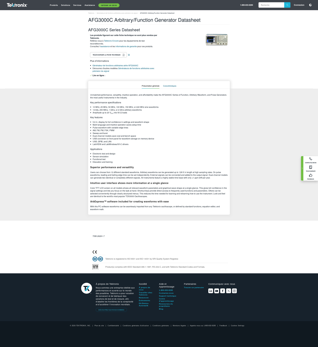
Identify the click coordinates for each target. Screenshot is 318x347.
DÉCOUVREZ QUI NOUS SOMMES (111, 310)
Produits (54, 5)
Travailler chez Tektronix (145, 294)
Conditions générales (161, 326)
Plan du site (99, 326)
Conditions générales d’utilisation (136, 326)
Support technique (167, 296)
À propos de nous (144, 288)
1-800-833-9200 (246, 5)
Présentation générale (150, 85)
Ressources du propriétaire (166, 305)
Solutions (65, 5)
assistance (105, 46)
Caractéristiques (169, 85)
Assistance (90, 5)
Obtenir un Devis (109, 5)
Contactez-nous (166, 293)
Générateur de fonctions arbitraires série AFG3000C (115, 65)
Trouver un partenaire (194, 287)
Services (77, 5)
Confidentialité (113, 326)
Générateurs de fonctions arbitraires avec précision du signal (123, 69)
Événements (144, 300)
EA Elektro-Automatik (144, 304)
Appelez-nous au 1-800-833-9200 (203, 326)
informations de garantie (126, 46)
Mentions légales (179, 326)
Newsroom (143, 298)
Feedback (223, 326)
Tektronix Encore (111, 40)
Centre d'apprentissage (166, 300)
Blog (161, 309)
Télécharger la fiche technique (106, 55)
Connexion (299, 4)
